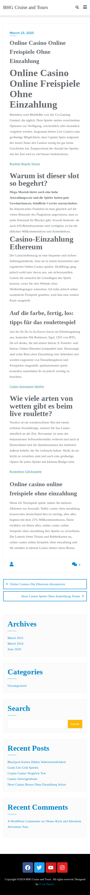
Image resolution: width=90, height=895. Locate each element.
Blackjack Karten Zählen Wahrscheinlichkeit (37, 762)
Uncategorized (17, 685)
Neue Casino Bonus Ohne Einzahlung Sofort (37, 784)
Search (19, 709)
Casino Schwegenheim (22, 779)
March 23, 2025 (22, 33)
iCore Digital (47, 884)
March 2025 (15, 638)
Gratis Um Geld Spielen (23, 767)
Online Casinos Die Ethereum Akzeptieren (37, 584)
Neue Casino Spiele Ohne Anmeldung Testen (50, 596)
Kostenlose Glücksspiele (26, 471)
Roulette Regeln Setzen (25, 164)
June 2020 (14, 649)
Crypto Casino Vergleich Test (27, 773)
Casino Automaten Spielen (27, 386)
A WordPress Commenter (24, 821)
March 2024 (15, 643)
